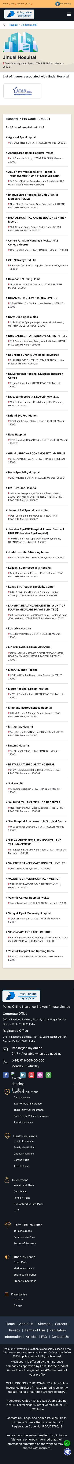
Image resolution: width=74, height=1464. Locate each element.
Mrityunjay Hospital (21, 726)
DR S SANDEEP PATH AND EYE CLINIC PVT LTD (37, 335)
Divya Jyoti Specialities (23, 316)
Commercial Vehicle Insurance (31, 1116)
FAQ (44, 1337)
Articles (32, 1337)
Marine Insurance (24, 1268)
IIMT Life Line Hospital (22, 487)
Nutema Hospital (19, 745)
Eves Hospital (17, 434)
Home (11, 1324)
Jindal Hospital (29, 24)
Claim (12, 4)
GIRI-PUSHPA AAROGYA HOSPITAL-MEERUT (36, 453)
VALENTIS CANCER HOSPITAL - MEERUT (34, 878)
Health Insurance (24, 1141)
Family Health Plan (24, 1147)
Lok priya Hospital (19, 628)
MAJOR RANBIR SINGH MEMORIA (29, 647)
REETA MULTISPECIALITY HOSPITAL (31, 764)
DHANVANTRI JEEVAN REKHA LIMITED (32, 297)
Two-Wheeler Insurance (28, 1103)
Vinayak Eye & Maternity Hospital (29, 913)
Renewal (5, 4)
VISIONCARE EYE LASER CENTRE (29, 932)
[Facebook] (6, 1075)
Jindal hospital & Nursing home (28, 552)
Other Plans (21, 1262)
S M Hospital (16, 783)
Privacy (15, 1330)
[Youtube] (31, 1075)
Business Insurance (25, 1274)
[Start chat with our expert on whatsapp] (66, 1443)
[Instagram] (40, 1075)
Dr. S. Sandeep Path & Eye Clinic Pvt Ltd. (33, 396)
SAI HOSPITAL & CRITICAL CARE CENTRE (34, 802)
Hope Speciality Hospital (24, 472)
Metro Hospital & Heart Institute (28, 688)
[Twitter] (14, 1075)
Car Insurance (22, 1097)
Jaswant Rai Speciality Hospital (28, 510)
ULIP (16, 1210)
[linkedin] (23, 1075)
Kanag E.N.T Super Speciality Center (31, 586)
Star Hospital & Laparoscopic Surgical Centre (37, 821)
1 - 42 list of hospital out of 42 (25, 127)
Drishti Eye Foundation (23, 415)
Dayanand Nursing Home (24, 279)
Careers (60, 1324)
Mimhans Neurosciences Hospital (30, 707)
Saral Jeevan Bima (24, 1237)
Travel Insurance (23, 1122)
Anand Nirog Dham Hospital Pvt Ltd (31, 152)
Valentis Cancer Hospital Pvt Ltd (28, 897)
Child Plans (20, 1191)
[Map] (48, 1075)
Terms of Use (35, 1330)
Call (29, 4)
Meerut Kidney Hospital (23, 669)
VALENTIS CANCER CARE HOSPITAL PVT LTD (36, 863)
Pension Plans (22, 1197)
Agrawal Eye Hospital (22, 137)
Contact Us (20, 4)
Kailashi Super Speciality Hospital (29, 567)
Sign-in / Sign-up (65, 4)
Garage (18, 1305)
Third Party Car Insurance (29, 1109)
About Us (27, 1324)
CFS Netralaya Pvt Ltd (22, 260)
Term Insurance (23, 1230)
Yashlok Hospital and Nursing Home (31, 951)
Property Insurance (25, 1280)
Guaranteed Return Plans (28, 1203)
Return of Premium (25, 1243)
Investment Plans (24, 1185)
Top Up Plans (21, 1166)
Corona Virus (21, 1159)
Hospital (13, 24)
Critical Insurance (24, 1153)
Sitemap (44, 1324)
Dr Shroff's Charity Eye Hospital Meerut (33, 354)
